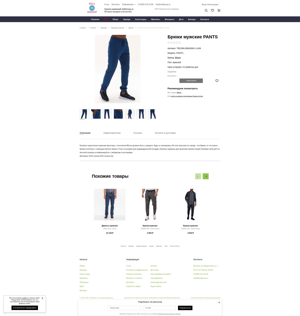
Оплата (154, 266)
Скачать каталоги (133, 274)
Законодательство (159, 282)
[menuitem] (95, 19)
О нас (106, 4)
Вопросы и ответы (134, 278)
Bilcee (178, 58)
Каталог (93, 28)
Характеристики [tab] (112, 133)
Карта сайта (156, 286)
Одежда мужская (117, 28)
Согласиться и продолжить (24, 308)
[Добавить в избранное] (217, 81)
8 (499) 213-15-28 (145, 4)
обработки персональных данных (169, 314)
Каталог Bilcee (174, 246)
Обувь (115, 19)
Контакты (116, 4)
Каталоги (204, 19)
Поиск (206, 10)
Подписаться (185, 308)
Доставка (155, 270)
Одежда (126, 19)
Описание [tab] (85, 133)
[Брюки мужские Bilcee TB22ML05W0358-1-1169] (118, 69)
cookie (24, 298)
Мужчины (155, 19)
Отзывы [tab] (137, 133)
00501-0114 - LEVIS (109, 229)
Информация (132, 259)
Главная (83, 28)
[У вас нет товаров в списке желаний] (212, 10)
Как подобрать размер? (161, 274)
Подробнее (172, 71)
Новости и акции (133, 286)
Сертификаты (157, 278)
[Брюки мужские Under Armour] (150, 206)
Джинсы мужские (110, 226)
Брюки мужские (150, 226)
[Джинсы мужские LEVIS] (109, 206)
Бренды (192, 19)
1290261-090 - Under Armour (150, 229)
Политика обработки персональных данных (205, 298)
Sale (106, 19)
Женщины (169, 19)
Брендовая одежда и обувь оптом (92, 8)
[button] (198, 176)
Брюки (130, 28)
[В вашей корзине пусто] (219, 10)
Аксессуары (140, 19)
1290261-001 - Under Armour (190, 229)
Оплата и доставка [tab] (165, 133)
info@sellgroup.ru (163, 4)
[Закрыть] (42, 298)
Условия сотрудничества (137, 270)
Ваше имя (114, 308)
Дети (181, 19)
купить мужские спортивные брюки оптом (187, 96)
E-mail (148, 308)
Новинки (95, 19)
